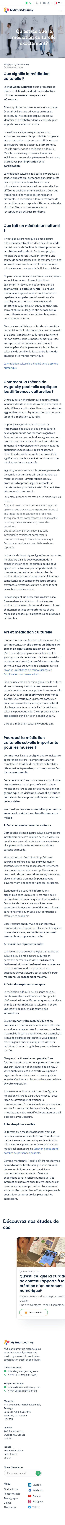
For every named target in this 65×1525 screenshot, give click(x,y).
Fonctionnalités (12, 1493)
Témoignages (11, 1498)
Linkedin (36, 1484)
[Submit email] (38, 1473)
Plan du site (10, 1507)
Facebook (38, 1490)
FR (59, 3)
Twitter (36, 1507)
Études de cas (11, 1489)
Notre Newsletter (13, 1467)
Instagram (37, 1501)
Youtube (36, 1495)
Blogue (7, 1502)
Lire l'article (35, 1312)
